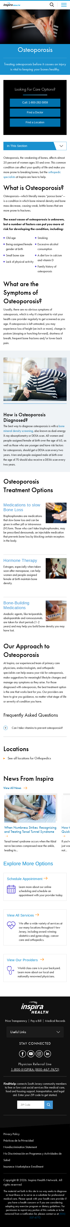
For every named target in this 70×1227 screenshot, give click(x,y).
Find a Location (35, 122)
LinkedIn (47, 1053)
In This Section (17, 146)
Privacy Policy (11, 1134)
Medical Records (55, 1020)
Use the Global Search (54, 5)
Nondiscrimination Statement (20, 1147)
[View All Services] (11, 931)
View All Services (20, 915)
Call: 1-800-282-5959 (35, 102)
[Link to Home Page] (35, 1010)
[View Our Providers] (10, 972)
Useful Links (18, 1032)
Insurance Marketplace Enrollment (23, 1166)
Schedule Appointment (24, 879)
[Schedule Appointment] (11, 891)
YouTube (30, 1053)
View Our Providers (23, 960)
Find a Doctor (35, 112)
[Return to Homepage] (11, 5)
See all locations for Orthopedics (29, 758)
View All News (12, 788)
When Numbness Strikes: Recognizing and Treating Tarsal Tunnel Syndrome (30, 829)
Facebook (22, 1053)
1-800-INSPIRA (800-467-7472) (35, 1069)
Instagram (39, 1053)
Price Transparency (16, 1020)
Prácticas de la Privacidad (18, 1140)
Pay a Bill (36, 1020)
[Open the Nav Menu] (62, 5)
